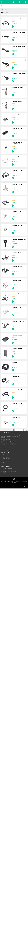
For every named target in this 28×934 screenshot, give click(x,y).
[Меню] (1, 2)
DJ (3, 462)
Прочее (4, 463)
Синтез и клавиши (6, 457)
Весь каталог (5, 454)
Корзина (4, 472)
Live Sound (5, 460)
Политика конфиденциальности (9, 471)
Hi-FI (3, 461)
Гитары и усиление (6, 458)
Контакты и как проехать (8, 468)
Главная (3, 5)
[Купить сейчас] (13, 26)
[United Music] (14, 2)
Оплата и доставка (6, 470)
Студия (4, 455)
